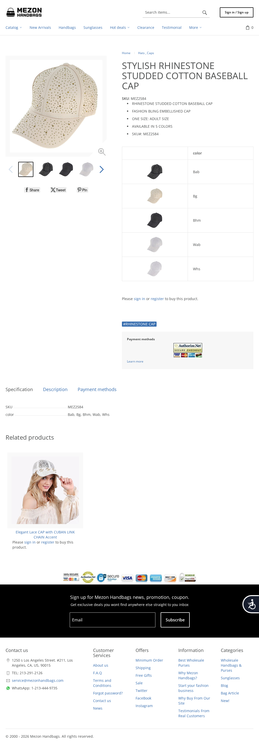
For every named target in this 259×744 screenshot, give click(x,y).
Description (55, 389)
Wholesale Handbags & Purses (231, 665)
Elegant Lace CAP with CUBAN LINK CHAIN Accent (45, 534)
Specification (19, 389)
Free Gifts (144, 675)
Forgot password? (108, 693)
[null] (32, 190)
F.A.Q (97, 672)
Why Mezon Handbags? (188, 675)
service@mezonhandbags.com (37, 680)
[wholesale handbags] (24, 12)
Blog (224, 685)
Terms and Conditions (102, 683)
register (157, 298)
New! (225, 700)
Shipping (143, 667)
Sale (139, 683)
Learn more (135, 361)
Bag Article (230, 693)
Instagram (144, 705)
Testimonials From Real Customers (193, 713)
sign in (139, 298)
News (97, 708)
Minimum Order (149, 660)
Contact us (102, 700)
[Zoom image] (102, 152)
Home (126, 53)
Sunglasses (230, 677)
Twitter (141, 690)
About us (100, 665)
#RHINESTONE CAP (139, 324)
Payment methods (97, 389)
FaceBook (143, 698)
